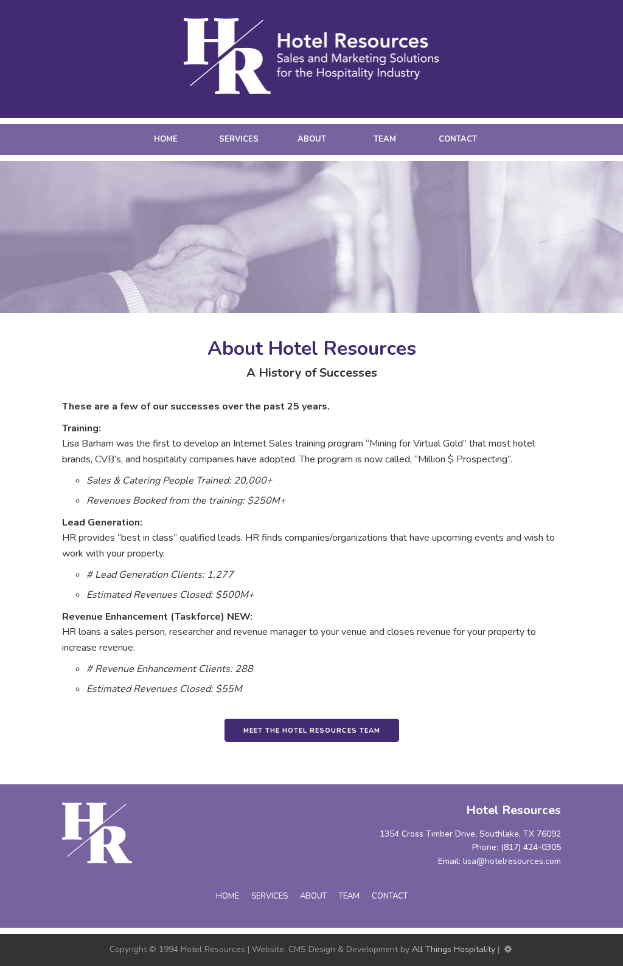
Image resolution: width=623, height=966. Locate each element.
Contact (458, 139)
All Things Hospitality (453, 949)
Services (239, 139)
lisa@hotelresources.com (512, 861)
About (312, 139)
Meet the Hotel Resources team (311, 730)
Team (385, 139)
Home (166, 139)
